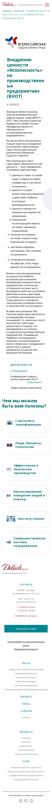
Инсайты (26, 696)
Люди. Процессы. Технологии (28, 445)
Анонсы (26, 717)
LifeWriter (26, 742)
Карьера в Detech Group (26, 779)
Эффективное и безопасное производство (26, 469)
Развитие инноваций (26, 681)
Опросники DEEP (26, 750)
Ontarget (25, 738)
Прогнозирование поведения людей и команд (29, 495)
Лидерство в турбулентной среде (26, 669)
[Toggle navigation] (5, 4)
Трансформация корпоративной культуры (26, 689)
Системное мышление (26, 685)
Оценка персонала (26, 677)
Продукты (26, 732)
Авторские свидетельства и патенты (26, 771)
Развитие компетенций (26, 673)
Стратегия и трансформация (28, 422)
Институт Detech (31, 519)
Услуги (26, 663)
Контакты (26, 584)
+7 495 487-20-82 (26, 610)
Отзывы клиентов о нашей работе (26, 775)
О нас (26, 761)
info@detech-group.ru (26, 615)
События (26, 711)
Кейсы (26, 704)
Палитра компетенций (26, 754)
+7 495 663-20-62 (26, 607)
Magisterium (26, 746)
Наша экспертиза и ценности (26, 767)
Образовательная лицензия (26, 649)
